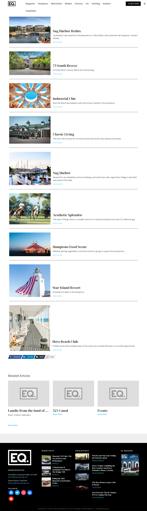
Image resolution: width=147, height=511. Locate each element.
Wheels (68, 3)
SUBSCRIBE (133, 3)
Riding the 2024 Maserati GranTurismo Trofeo (61, 481)
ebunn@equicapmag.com (18, 477)
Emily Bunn (96, 487)
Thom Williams (98, 497)
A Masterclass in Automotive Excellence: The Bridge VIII (61, 469)
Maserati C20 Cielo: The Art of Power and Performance (61, 458)
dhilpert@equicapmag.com (19, 483)
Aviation (107, 3)
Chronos (79, 3)
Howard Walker (98, 460)
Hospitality (31, 10)
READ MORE (57, 42)
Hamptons (43, 3)
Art (87, 3)
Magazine (30, 3)
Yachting (96, 3)
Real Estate (56, 3)
